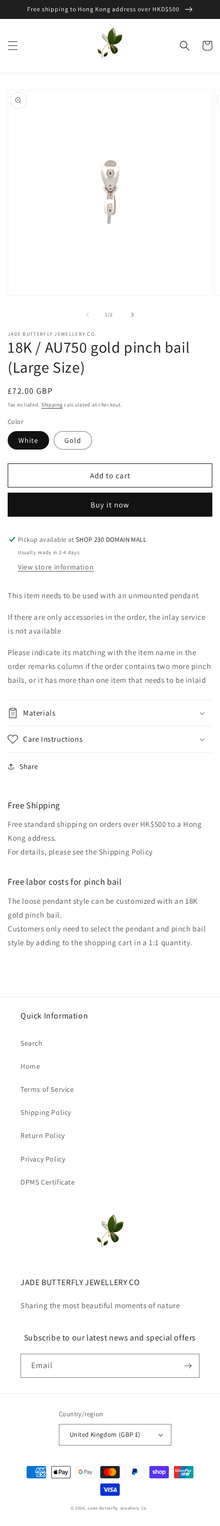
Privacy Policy (42, 1159)
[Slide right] (132, 314)
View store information (56, 567)
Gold (72, 440)
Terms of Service (47, 1089)
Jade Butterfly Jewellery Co (117, 1508)
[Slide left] (87, 314)
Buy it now (110, 505)
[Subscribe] (188, 1366)
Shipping (52, 404)
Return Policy (42, 1135)
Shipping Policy (45, 1112)
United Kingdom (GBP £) (105, 1434)
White (28, 440)
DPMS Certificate (47, 1182)
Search (31, 1043)
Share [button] (28, 766)
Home (30, 1066)
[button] (13, 45)
